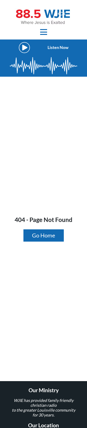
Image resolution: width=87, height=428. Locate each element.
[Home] (44, 16)
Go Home (43, 235)
